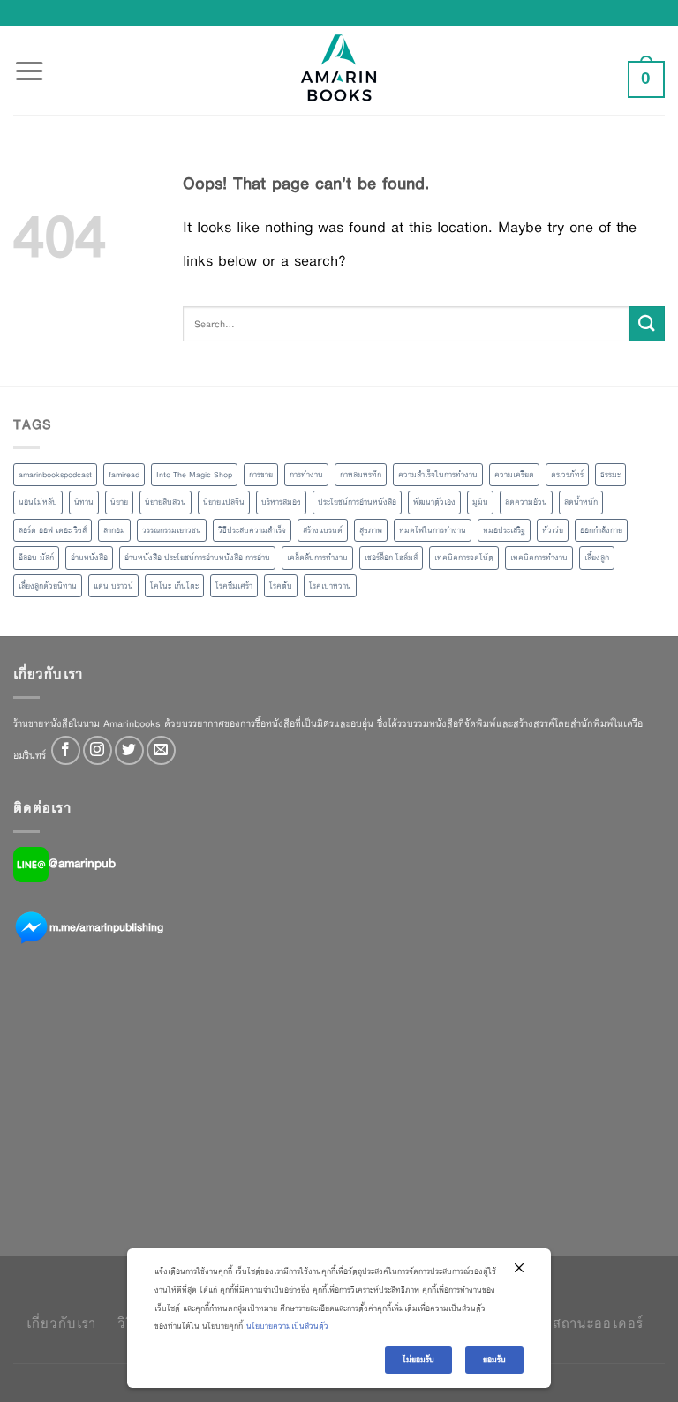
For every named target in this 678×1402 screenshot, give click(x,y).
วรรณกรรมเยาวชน (171, 530)
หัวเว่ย (552, 530)
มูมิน (480, 502)
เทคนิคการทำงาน (539, 558)
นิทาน (84, 502)
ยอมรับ (494, 1360)
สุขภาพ (370, 530)
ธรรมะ (610, 475)
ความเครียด (514, 475)
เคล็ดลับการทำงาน (317, 558)
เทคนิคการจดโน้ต (463, 558)
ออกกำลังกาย (601, 530)
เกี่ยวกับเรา (61, 1323)
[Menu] (29, 61)
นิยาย (119, 502)
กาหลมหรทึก (360, 475)
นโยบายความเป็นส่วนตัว (287, 1326)
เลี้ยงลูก (596, 558)
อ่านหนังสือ (89, 558)
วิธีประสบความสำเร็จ (252, 530)
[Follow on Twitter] (129, 750)
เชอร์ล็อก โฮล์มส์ (391, 558)
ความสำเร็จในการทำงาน (438, 475)
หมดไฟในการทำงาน (432, 530)
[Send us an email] (161, 750)
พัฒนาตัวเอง (434, 502)
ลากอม (114, 530)
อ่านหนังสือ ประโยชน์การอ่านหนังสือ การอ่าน (197, 558)
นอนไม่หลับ (38, 502)
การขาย (261, 475)
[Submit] (647, 323)
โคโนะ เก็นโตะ (174, 586)
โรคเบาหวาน (330, 586)
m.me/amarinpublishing (106, 927)
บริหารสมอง (281, 502)
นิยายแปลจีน (224, 502)
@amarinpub (82, 863)
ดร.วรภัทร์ (567, 475)
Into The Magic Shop (194, 475)
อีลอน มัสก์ (36, 558)
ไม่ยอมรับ (418, 1360)
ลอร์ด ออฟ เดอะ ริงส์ (53, 530)
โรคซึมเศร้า (233, 586)
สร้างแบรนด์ (323, 530)
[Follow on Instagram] (97, 750)
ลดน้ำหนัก (581, 502)
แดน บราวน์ (113, 586)
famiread (124, 475)
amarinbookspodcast (55, 475)
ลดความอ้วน (526, 502)
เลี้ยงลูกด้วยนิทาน (48, 586)
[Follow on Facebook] (65, 750)
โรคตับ (280, 586)
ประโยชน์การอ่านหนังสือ (357, 502)
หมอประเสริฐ (504, 530)
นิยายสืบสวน (165, 502)
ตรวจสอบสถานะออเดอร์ (568, 1323)
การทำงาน (306, 475)
